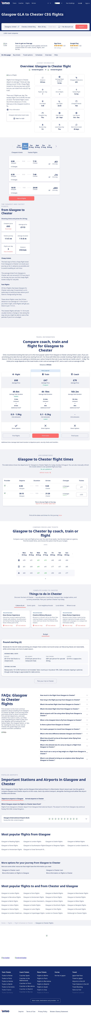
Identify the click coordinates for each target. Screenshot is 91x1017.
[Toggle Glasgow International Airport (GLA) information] (86, 819)
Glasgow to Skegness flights (55, 845)
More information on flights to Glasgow (15, 873)
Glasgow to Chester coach (11, 870)
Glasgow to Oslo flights (53, 909)
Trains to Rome (7, 976)
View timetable (8, 251)
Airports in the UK (78, 981)
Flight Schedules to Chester (24, 923)
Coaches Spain (24, 976)
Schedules (39, 55)
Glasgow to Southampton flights (34, 845)
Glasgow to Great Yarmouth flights (35, 849)
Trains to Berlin (7, 984)
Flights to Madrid (43, 984)
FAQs (56, 55)
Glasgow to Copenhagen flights (34, 913)
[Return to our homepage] (7, 3)
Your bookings (70, 3)
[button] (42, 27)
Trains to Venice (7, 981)
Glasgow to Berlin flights (9, 901)
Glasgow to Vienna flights (10, 909)
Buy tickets (16, 55)
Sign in (87, 3)
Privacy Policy (42, 1011)
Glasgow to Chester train (54, 870)
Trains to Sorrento (8, 987)
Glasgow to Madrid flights (54, 893)
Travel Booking (77, 987)
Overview (48, 55)
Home (3, 923)
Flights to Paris (42, 978)
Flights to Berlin (42, 976)
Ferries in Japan (60, 976)
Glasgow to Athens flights (54, 901)
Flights (28, 3)
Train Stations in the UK (80, 984)
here (60, 515)
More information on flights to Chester (59, 873)
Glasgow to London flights (32, 841)
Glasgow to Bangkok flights (77, 905)
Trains (14, 3)
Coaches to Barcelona (27, 986)
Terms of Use (30, 1011)
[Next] (56, 146)
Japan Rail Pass (77, 976)
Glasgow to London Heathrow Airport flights (16, 913)
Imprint (21, 1011)
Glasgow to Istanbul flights (77, 897)
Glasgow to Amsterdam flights (11, 849)
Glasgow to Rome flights (9, 845)
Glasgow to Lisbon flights (9, 905)
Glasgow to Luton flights (31, 909)
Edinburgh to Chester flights (77, 913)
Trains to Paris (7, 978)
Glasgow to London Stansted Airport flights (38, 901)
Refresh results (44, 472)
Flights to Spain (42, 987)
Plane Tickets (41, 972)
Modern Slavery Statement (59, 1011)
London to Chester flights (54, 913)
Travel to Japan (77, 978)
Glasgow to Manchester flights (78, 893)
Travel (74, 972)
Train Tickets (6, 972)
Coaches (20, 3)
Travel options (28, 55)
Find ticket (8, 229)
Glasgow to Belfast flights (76, 841)
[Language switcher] (58, 3)
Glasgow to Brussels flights (77, 909)
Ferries (34, 3)
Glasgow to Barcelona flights (11, 897)
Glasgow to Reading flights (10, 841)
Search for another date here (45, 503)
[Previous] (18, 553)
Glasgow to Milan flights (76, 901)
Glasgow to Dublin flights (54, 841)
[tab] (17, 152)
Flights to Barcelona (44, 981)
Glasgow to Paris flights (31, 893)
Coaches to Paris (25, 983)
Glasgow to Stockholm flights (55, 905)
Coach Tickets (24, 972)
